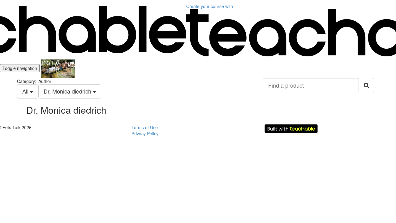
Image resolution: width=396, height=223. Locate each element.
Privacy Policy (144, 133)
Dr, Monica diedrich (68, 91)
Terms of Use (144, 127)
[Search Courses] (366, 85)
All (26, 91)
